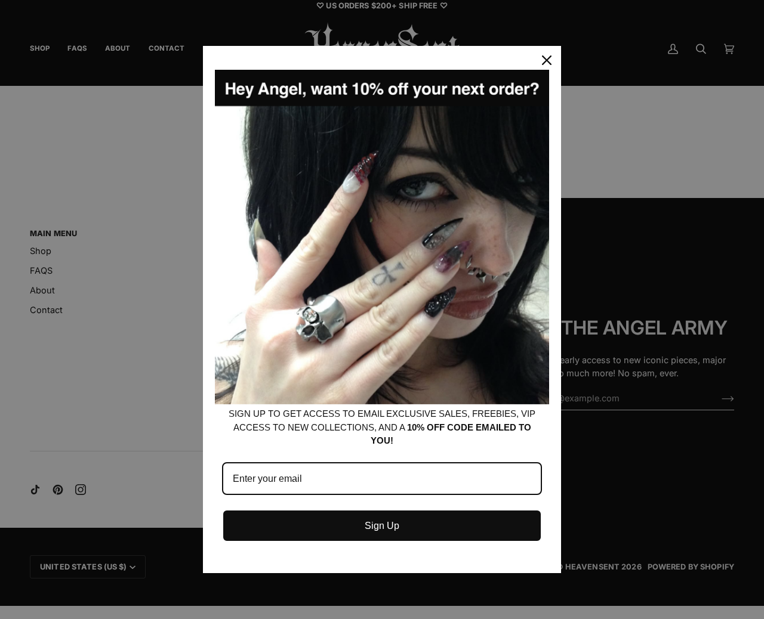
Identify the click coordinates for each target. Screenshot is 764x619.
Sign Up (382, 526)
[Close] (546, 60)
